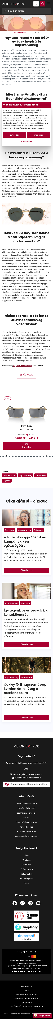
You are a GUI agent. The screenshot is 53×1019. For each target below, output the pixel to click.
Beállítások (26, 141)
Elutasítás (14, 134)
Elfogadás (38, 134)
